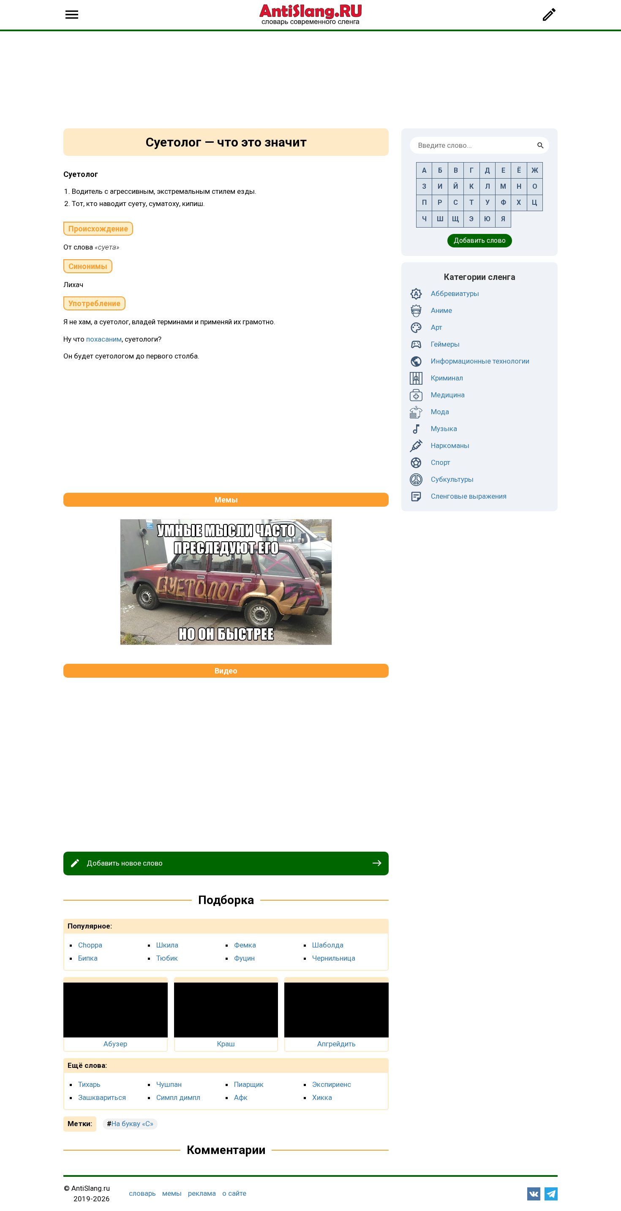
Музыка (444, 428)
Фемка (245, 945)
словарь (142, 1193)
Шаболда (327, 945)
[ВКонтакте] (533, 1193)
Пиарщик (249, 1084)
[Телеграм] (551, 1193)
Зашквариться (102, 1097)
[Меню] (72, 15)
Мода (440, 411)
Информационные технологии (480, 361)
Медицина (448, 395)
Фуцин (244, 958)
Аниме (441, 310)
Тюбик (167, 958)
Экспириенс (331, 1084)
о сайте (234, 1193)
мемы (172, 1193)
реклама (202, 1193)
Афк (241, 1097)
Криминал (447, 378)
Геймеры (445, 344)
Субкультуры (452, 479)
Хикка (322, 1097)
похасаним (104, 339)
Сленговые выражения (469, 496)
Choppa (90, 945)
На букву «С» (132, 1123)
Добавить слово (480, 240)
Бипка (88, 958)
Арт (436, 327)
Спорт (440, 462)
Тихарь (89, 1084)
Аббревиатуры (455, 293)
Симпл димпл (178, 1097)
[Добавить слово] (549, 15)
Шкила (167, 945)
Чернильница (333, 958)
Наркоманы (450, 445)
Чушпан (169, 1084)
